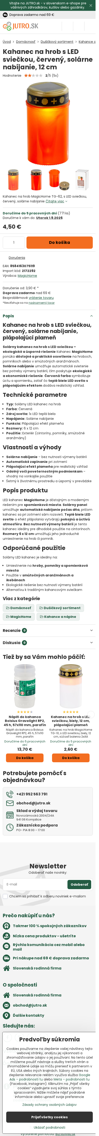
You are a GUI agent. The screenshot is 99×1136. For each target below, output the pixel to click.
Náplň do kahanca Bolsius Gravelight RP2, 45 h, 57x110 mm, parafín (25, 721)
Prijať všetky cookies (49, 1117)
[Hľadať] (67, 26)
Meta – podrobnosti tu (72, 1079)
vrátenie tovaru (41, 297)
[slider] (33, 75)
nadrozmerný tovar (42, 303)
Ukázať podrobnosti (49, 1127)
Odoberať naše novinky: (48, 872)
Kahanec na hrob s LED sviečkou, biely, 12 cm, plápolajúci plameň (70, 721)
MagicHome (27, 275)
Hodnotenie (12, 75)
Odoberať (79, 884)
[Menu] (90, 26)
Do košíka (59, 242)
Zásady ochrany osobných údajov (49, 1104)
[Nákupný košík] (78, 26)
